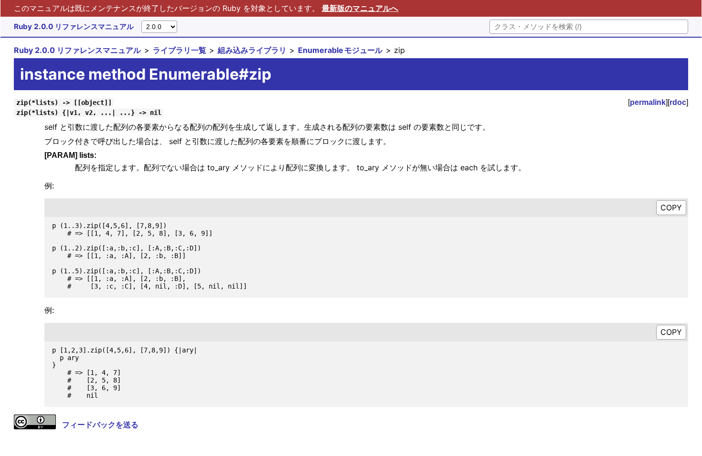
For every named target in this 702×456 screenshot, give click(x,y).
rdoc (678, 102)
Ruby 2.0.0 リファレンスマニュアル (74, 26)
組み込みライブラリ (252, 50)
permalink (648, 102)
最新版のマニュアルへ (360, 8)
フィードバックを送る (100, 424)
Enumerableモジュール (340, 50)
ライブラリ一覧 (179, 50)
